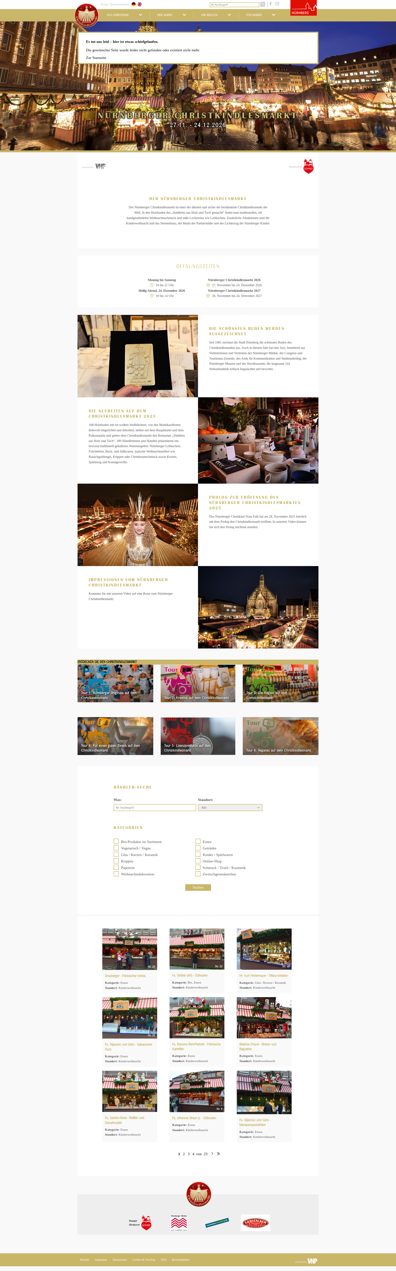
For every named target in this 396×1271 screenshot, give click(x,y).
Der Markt (164, 15)
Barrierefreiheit (180, 1259)
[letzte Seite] (218, 1154)
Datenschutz (120, 1259)
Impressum (101, 1259)
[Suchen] (262, 4)
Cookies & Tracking (143, 1259)
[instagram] (276, 4)
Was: (118, 800)
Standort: (205, 800)
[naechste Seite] (212, 1154)
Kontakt (84, 1259)
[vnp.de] (100, 166)
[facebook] (270, 4)
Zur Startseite (96, 58)
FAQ (163, 1259)
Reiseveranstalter (120, 4)
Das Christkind (117, 15)
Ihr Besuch (209, 15)
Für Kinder (254, 15)
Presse (104, 4)
